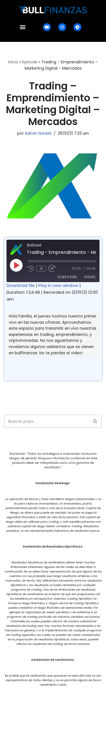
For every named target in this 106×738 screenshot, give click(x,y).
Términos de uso (84, 704)
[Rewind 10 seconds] (31, 268)
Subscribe (67, 276)
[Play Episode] (16, 265)
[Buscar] (95, 421)
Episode (29, 62)
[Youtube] (47, 27)
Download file (21, 285)
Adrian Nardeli (38, 133)
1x (41, 268)
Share (90, 276)
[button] (22, 27)
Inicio (13, 62)
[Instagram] (62, 27)
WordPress (73, 714)
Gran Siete (66, 733)
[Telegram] (77, 27)
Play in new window (58, 285)
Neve (27, 714)
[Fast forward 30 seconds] (52, 268)
